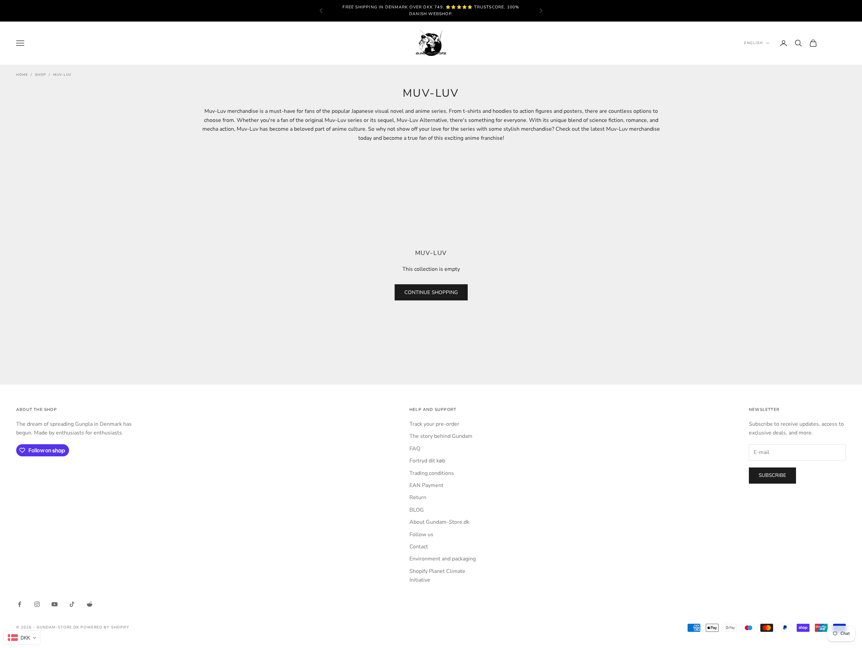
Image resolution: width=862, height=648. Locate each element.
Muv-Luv (62, 74)
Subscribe (772, 475)
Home (22, 74)
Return (417, 497)
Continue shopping (431, 292)
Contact (418, 546)
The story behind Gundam (440, 436)
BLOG (416, 510)
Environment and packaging (442, 558)
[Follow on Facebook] (19, 604)
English (753, 42)
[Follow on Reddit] (89, 604)
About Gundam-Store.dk (439, 522)
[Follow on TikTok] (72, 604)
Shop (40, 74)
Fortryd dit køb (427, 460)
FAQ (414, 448)
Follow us (421, 534)
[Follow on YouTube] (54, 604)
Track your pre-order (434, 424)
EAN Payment (426, 485)
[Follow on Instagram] (37, 604)
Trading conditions (431, 473)
